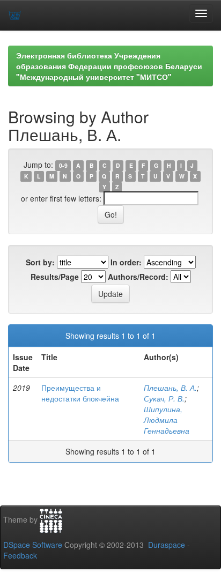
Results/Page (55, 276)
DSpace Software (32, 544)
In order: (126, 262)
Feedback (20, 555)
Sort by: (40, 262)
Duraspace (166, 544)
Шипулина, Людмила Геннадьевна (166, 420)
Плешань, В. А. (170, 387)
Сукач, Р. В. (164, 398)
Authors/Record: (138, 276)
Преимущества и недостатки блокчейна (80, 393)
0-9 (63, 165)
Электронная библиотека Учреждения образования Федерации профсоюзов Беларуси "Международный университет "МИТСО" (109, 66)
